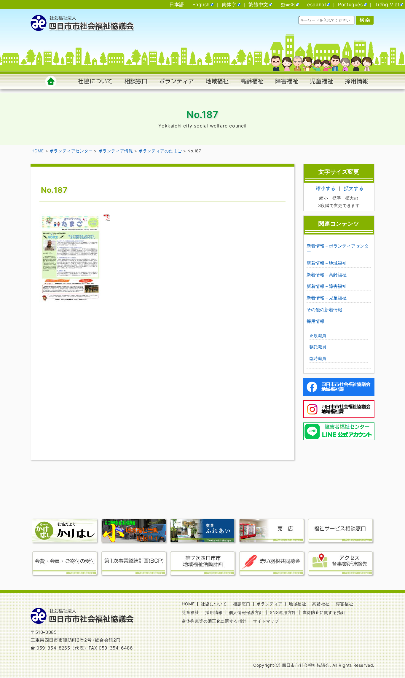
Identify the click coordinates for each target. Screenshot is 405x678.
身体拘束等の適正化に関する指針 (214, 620)
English (201, 4)
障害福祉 (344, 603)
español (316, 4)
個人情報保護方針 (246, 612)
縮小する (325, 188)
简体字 (229, 4)
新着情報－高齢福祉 (327, 274)
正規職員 (318, 335)
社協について (214, 603)
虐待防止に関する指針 (324, 612)
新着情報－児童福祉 (327, 298)
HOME (188, 603)
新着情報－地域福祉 (327, 263)
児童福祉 (190, 612)
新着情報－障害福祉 (327, 286)
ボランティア (269, 603)
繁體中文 (258, 4)
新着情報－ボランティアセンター (338, 248)
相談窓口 (241, 603)
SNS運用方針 (283, 612)
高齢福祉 (320, 603)
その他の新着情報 (324, 309)
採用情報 (315, 321)
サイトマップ (266, 620)
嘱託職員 (318, 346)
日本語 (176, 4)
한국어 (287, 4)
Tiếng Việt (387, 4)
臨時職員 (318, 358)
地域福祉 (297, 603)
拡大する (353, 188)
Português (350, 4)
